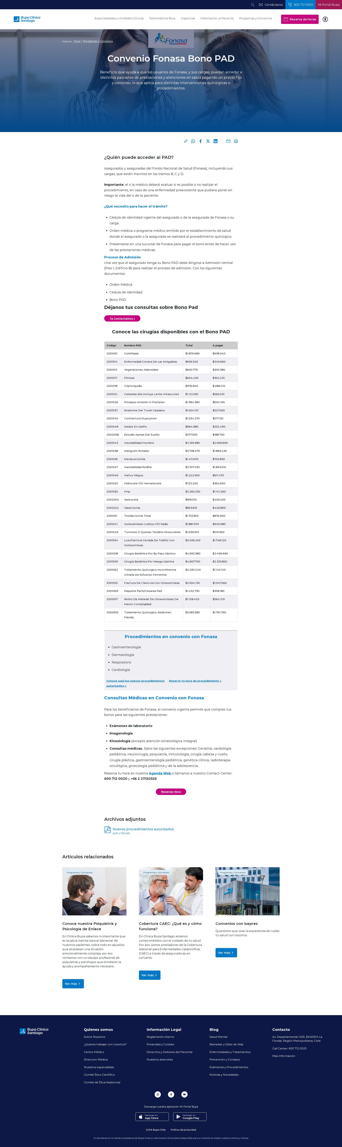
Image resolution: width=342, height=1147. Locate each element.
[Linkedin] (215, 141)
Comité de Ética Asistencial (102, 1082)
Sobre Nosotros (94, 1037)
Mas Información (283, 1056)
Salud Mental (218, 1037)
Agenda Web (160, 773)
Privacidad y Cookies (160, 1044)
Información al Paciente (217, 18)
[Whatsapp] (193, 141)
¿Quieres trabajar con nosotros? (105, 1044)
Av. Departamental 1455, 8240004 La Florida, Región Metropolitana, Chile (297, 1039)
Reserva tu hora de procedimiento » (195, 681)
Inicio (77, 41)
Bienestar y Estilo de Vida (226, 1044)
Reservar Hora (171, 791)
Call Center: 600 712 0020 (289, 1048)
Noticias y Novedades (224, 1074)
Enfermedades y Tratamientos (229, 1052)
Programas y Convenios (255, 18)
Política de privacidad (183, 1129)
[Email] (228, 141)
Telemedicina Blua (162, 18)
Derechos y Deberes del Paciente (170, 1052)
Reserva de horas (303, 19)
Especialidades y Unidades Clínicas (119, 18)
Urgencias (188, 18)
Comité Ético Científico (99, 1074)
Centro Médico (94, 1052)
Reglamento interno (160, 1037)
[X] (208, 141)
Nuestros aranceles (160, 1059)
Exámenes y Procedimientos (228, 1067)
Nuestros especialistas (99, 1067)
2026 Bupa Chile (156, 1129)
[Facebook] (201, 141)
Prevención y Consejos (224, 1059)
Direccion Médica (96, 1059)
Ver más (71, 984)
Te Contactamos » (122, 318)
